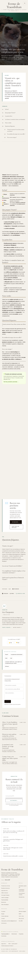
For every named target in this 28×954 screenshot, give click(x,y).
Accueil (3, 42)
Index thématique (5, 904)
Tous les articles (4, 899)
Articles (10, 42)
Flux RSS (20, 920)
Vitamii (6, 654)
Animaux (7, 666)
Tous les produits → (5, 933)
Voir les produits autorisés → (11, 381)
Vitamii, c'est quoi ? (7, 546)
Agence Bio (4, 943)
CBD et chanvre (4, 892)
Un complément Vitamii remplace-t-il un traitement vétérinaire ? (13, 572)
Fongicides (21, 933)
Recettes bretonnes (5, 888)
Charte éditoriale (4, 916)
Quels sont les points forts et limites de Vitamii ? (13, 578)
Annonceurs (4, 923)
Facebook (16, 588)
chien (6, 658)
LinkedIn (6, 593)
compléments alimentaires (16, 654)
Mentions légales (22, 911)
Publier (7, 701)
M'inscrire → (15, 522)
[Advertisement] (14, 157)
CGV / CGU (21, 916)
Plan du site (21, 918)
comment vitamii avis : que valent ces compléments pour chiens (13, 662)
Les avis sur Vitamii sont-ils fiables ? (12, 566)
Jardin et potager (5, 897)
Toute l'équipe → (6, 627)
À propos (3, 911)
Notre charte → (17, 627)
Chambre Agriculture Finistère (7, 945)
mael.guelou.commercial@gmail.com (9, 920)
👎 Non (17, 642)
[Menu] (24, 3)
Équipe (2, 913)
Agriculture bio (4, 890)
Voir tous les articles (15, 527)
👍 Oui (10, 642)
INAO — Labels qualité (13, 943)
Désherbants (14, 933)
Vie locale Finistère (5, 895)
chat (11, 658)
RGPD (20, 913)
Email (12, 593)
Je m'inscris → (14, 800)
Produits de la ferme (5, 885)
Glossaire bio (21, 897)
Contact (3, 918)
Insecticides (3, 936)
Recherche (3, 902)
